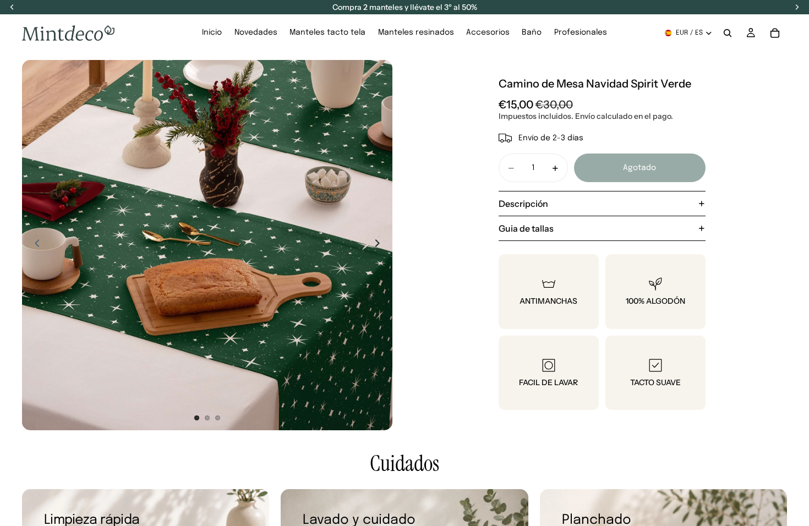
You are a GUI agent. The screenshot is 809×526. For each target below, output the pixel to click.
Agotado (639, 168)
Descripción (523, 203)
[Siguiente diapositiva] (380, 245)
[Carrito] (775, 33)
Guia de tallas (526, 228)
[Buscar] (727, 33)
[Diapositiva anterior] (34, 245)
